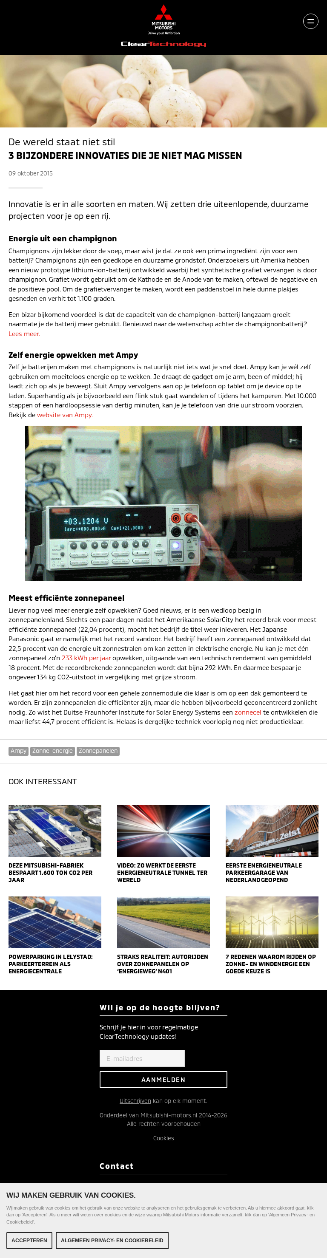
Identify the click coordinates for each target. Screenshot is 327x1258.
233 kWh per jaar (86, 658)
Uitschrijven (135, 1100)
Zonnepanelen (98, 750)
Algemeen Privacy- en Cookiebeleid (112, 1241)
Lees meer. (24, 333)
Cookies (163, 1138)
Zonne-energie (52, 750)
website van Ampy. (65, 414)
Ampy (18, 750)
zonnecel (248, 712)
